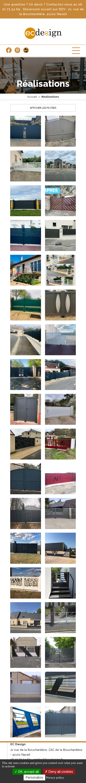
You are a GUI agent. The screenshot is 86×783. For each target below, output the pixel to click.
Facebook (9, 50)
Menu (76, 50)
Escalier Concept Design (43, 33)
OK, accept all (28, 772)
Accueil (32, 96)
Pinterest (17, 50)
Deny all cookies (60, 772)
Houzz (26, 50)
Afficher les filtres (43, 107)
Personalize (34, 777)
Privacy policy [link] (55, 777)
